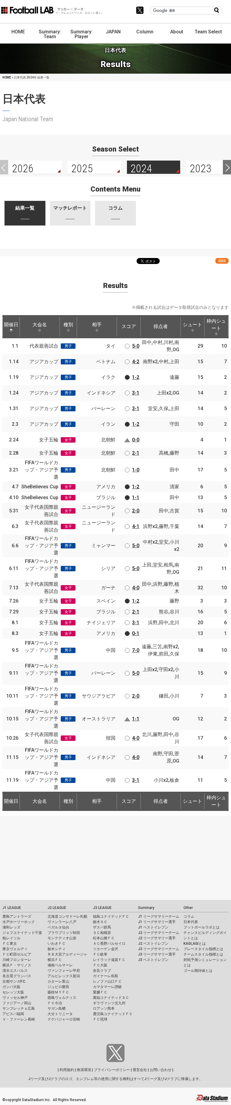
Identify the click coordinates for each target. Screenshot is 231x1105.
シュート (192, 324)
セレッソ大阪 (13, 992)
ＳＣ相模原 (102, 933)
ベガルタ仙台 (58, 927)
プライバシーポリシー (112, 1070)
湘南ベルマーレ (60, 965)
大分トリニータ (60, 1014)
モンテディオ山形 (62, 938)
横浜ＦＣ (55, 960)
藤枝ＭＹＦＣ (58, 992)
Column (144, 32)
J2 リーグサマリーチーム (158, 933)
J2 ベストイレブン (153, 943)
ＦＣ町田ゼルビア (16, 954)
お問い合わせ (160, 1070)
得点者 (160, 326)
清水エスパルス (15, 970)
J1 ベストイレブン (153, 927)
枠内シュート (216, 324)
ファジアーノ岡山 (16, 1003)
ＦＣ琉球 (100, 1019)
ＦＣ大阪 (100, 965)
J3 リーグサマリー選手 (157, 954)
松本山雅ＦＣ (104, 938)
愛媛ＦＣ (100, 992)
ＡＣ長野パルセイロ (109, 943)
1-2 (135, 377)
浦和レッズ (11, 927)
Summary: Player (81, 34)
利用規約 (67, 1070)
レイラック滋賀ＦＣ (109, 960)
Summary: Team (50, 34)
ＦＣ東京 (9, 943)
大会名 (39, 324)
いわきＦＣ (57, 943)
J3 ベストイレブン (153, 960)
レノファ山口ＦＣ (107, 981)
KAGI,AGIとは (194, 943)
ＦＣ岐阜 (100, 954)
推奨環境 (84, 1070)
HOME (18, 32)
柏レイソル (11, 938)
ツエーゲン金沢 (105, 949)
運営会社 (140, 1070)
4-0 (135, 588)
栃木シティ (57, 949)
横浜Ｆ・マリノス (16, 965)
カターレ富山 (58, 981)
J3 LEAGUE (102, 908)
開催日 (11, 324)
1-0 (135, 470)
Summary (146, 908)
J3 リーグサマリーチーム (158, 949)
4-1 (135, 526)
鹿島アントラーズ (16, 916)
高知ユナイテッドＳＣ (111, 998)
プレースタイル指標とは (203, 949)
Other (188, 908)
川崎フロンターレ (16, 960)
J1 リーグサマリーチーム (158, 916)
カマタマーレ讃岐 (107, 987)
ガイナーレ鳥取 (105, 976)
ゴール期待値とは (197, 970)
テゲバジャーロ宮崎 (64, 1019)
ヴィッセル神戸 (15, 998)
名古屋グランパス (16, 976)
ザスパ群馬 (102, 927)
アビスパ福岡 (13, 1014)
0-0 (135, 440)
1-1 (135, 497)
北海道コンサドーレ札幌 (67, 916)
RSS (222, 261)
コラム (188, 916)
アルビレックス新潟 (64, 976)
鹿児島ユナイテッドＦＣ (113, 1014)
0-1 (135, 633)
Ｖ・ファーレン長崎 (18, 1019)
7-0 (135, 650)
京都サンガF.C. (14, 981)
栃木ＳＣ (100, 922)
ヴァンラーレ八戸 (62, 922)
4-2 (135, 361)
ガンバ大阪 (11, 987)
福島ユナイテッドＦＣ (111, 916)
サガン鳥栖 (57, 1008)
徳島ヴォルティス (62, 998)
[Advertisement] (115, 858)
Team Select (208, 32)
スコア (129, 326)
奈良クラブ (102, 970)
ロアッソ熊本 (104, 1008)
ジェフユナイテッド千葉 (22, 933)
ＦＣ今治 (55, 1003)
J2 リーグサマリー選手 (157, 938)
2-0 (135, 511)
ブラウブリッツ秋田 (64, 933)
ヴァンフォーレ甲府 (64, 970)
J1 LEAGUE (11, 908)
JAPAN (113, 32)
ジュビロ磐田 (58, 987)
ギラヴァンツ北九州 (109, 1003)
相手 (97, 324)
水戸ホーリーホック (18, 922)
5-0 (135, 346)
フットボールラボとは (201, 927)
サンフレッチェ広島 (18, 1008)
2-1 (135, 453)
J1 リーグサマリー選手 (157, 922)
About (176, 32)
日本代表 (190, 922)
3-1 (135, 393)
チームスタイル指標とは (203, 954)
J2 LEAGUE (57, 908)
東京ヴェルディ (15, 949)
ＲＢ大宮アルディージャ (67, 954)
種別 (68, 324)
